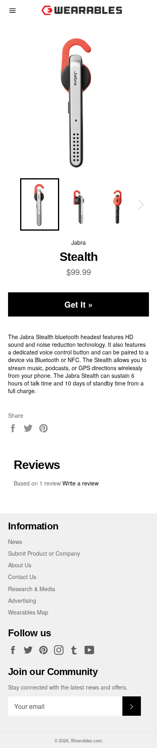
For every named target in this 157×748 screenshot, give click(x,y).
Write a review (80, 483)
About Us (19, 565)
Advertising (22, 600)
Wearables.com (86, 740)
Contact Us (22, 577)
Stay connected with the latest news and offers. (68, 687)
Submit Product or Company (44, 553)
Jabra (78, 242)
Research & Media (31, 589)
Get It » (78, 304)
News (15, 542)
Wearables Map (28, 612)
